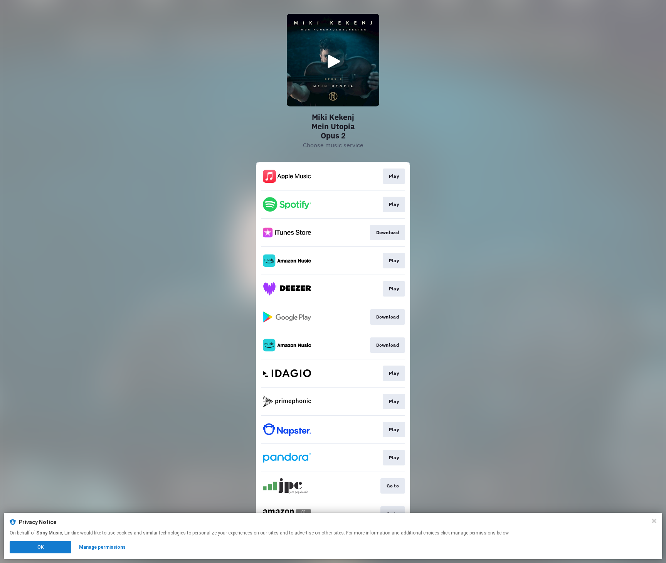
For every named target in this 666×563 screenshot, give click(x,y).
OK (40, 547)
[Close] (654, 521)
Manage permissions (102, 547)
